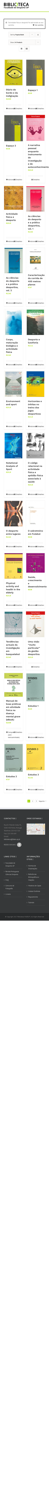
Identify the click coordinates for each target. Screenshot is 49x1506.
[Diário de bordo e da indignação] (13, 72)
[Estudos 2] (13, 758)
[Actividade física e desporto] (13, 198)
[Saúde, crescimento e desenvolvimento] (35, 563)
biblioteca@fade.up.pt (12, 839)
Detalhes (18, 108)
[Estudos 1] (35, 687)
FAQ (7, 880)
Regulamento (33, 897)
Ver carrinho (39, 25)
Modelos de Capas (34, 886)
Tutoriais (31, 902)
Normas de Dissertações (32, 867)
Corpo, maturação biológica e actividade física (12, 345)
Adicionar (10, 108)
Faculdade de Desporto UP (10, 864)
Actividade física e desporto (12, 217)
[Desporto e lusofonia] (35, 322)
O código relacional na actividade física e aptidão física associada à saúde (35, 472)
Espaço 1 (33, 90)
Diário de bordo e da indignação (12, 92)
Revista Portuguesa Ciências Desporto (12, 872)
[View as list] (26, 48)
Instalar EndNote (34, 891)
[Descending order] (38, 34)
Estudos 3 (33, 774)
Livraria (8, 894)
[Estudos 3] (35, 757)
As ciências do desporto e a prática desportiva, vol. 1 (34, 222)
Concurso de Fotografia (9, 887)
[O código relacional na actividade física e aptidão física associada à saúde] (35, 446)
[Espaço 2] (13, 128)
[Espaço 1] (35, 72)
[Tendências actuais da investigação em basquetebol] (13, 624)
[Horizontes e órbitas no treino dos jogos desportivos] (35, 384)
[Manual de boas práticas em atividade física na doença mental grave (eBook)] (13, 685)
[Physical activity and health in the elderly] (13, 566)
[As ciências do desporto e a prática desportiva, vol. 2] (13, 261)
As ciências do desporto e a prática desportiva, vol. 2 (12, 284)
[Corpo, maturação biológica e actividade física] (13, 322)
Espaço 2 (11, 145)
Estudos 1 (33, 706)
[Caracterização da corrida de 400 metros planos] (35, 259)
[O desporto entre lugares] (13, 514)
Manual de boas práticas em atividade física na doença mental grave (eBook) (13, 710)
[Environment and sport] (13, 384)
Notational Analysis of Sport (12, 466)
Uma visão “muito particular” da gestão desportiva (34, 648)
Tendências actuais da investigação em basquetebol (13, 648)
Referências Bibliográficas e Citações (33, 877)
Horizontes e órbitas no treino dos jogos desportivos (35, 407)
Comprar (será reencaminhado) (10, 734)
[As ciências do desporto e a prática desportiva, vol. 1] (35, 199)
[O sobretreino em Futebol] (35, 514)
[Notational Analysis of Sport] (13, 446)
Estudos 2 (11, 776)
